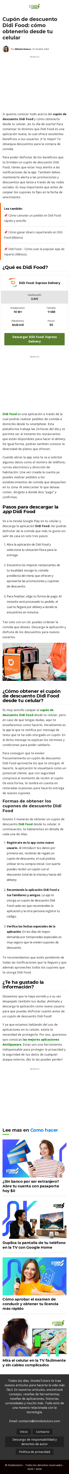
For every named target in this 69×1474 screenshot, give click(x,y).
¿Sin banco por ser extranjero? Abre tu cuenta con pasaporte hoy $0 (31, 1186)
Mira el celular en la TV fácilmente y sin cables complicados (34, 1362)
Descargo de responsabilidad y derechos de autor (34, 1441)
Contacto (42, 1432)
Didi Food (10, 414)
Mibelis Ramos (23, 49)
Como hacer (44, 1130)
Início (24, 1432)
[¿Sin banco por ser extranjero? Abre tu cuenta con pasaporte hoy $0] (34, 1175)
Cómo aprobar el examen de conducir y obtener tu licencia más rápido (30, 1304)
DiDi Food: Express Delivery (39, 283)
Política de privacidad (34, 1452)
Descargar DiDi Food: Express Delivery (34, 339)
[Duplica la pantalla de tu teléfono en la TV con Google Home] (34, 1237)
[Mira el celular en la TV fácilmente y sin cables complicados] (34, 1354)
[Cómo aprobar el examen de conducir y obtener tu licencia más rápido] (34, 1293)
